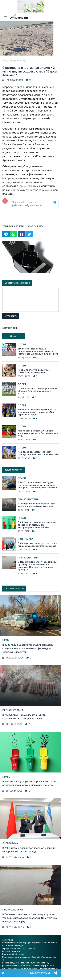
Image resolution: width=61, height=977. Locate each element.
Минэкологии (17, 225)
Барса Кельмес (35, 225)
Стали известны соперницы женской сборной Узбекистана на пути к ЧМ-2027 (37, 391)
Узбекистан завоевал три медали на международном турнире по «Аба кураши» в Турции (37, 412)
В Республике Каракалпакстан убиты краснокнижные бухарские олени (37, 504)
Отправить (11, 315)
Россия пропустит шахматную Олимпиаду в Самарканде (34, 371)
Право (22, 478)
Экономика (25, 538)
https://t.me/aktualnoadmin (43, 957)
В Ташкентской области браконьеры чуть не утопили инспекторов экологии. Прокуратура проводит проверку (37, 566)
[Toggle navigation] (5, 17)
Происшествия (28, 499)
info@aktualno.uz (16, 954)
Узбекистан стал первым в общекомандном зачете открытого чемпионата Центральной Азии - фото (38, 351)
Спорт (22, 344)
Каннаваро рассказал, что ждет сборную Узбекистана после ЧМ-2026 (38, 453)
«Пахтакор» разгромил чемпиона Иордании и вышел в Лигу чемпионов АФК (38, 433)
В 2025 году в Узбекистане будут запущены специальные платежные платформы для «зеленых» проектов (37, 485)
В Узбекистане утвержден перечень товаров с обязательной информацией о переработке (37, 525)
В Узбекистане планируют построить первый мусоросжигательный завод (37, 544)
